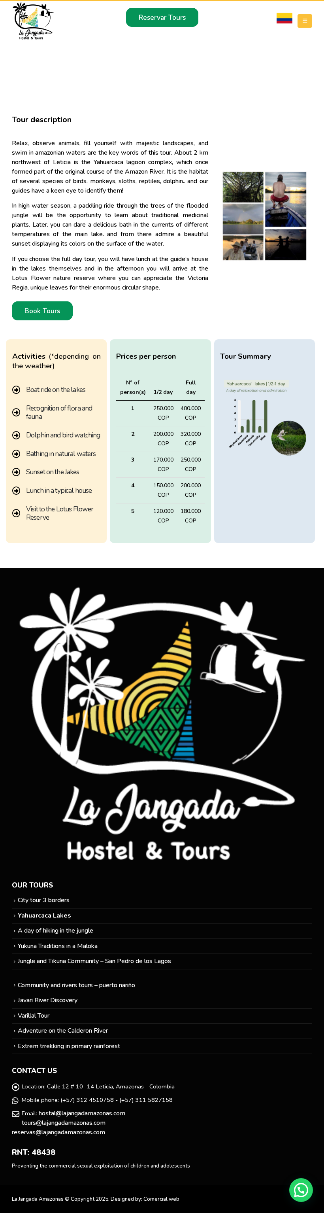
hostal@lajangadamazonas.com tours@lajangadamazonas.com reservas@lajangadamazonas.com (68, 1123)
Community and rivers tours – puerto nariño (76, 985)
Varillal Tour (33, 1015)
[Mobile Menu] (305, 21)
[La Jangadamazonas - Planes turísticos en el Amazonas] (33, 20)
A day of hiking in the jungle (55, 930)
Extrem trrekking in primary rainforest (69, 1046)
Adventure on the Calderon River (63, 1030)
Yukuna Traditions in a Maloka (58, 946)
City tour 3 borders (44, 900)
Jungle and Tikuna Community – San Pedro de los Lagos (94, 961)
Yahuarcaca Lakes (44, 915)
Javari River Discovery (47, 1000)
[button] (301, 1190)
